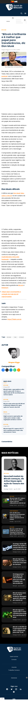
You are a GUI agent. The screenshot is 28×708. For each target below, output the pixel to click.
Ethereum (5, 288)
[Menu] (25, 13)
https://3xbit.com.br (14, 319)
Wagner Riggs (14, 362)
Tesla (15, 337)
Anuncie (14, 667)
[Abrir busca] (21, 13)
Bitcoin (4, 30)
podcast (5, 76)
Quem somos (14, 656)
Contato (14, 659)
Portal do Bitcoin (14, 7)
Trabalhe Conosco (14, 670)
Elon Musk (9, 337)
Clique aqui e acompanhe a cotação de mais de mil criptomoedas (11, 294)
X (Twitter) (21, 337)
